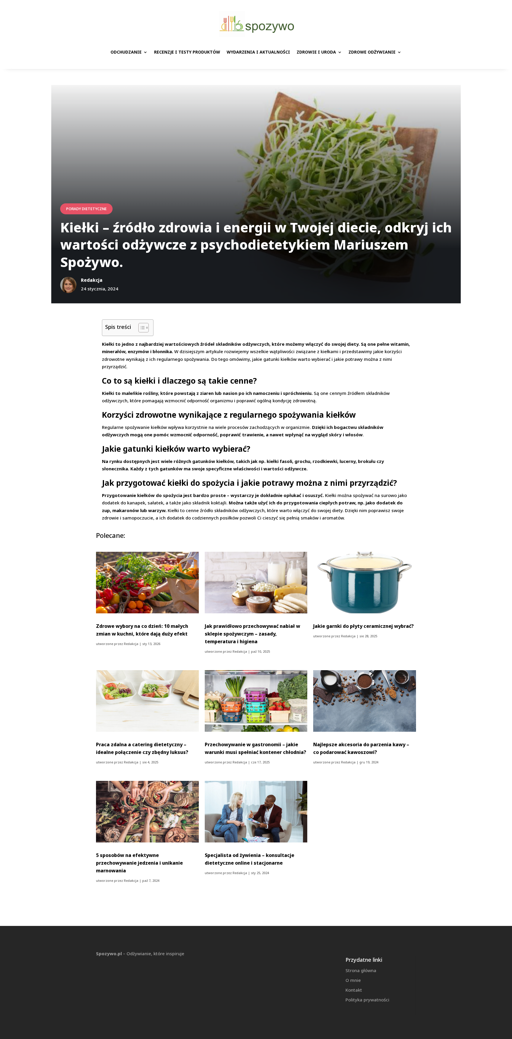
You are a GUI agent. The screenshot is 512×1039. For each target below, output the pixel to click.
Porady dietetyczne (86, 209)
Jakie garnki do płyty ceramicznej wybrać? (363, 626)
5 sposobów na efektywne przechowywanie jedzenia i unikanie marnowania (139, 863)
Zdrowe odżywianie (372, 52)
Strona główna (360, 970)
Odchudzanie (126, 52)
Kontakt (353, 990)
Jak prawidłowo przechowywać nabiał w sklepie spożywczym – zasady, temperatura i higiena (252, 634)
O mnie (353, 980)
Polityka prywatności (367, 1000)
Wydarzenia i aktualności (258, 52)
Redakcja (131, 643)
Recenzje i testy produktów (187, 52)
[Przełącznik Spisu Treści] (140, 328)
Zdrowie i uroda (316, 52)
